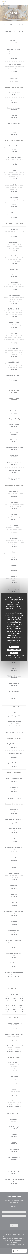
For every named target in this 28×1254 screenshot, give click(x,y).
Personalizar (14, 652)
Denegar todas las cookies (14, 649)
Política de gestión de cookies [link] (14, 657)
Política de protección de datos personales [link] (14, 655)
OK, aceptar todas (14, 646)
